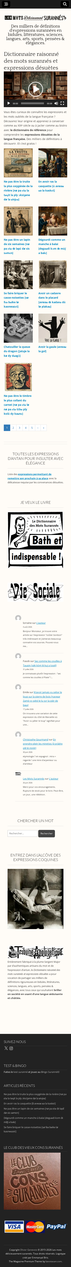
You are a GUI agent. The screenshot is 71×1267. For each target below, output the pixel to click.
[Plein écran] (62, 103)
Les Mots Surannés (33, 778)
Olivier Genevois (28, 1249)
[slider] (32, 103)
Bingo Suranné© (50, 1072)
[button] (35, 89)
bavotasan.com (54, 1261)
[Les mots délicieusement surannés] (35, 15)
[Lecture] (9, 103)
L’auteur (41, 623)
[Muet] (56, 103)
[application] (35, 89)
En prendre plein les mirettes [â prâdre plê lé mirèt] (42, 744)
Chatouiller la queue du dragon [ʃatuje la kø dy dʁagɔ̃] (17, 351)
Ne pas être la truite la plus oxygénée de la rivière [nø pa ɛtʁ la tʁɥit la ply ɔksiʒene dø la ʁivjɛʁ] (18, 190)
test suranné (20, 1072)
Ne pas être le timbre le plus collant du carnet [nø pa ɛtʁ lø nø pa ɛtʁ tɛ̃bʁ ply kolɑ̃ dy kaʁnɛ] (17, 405)
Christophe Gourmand (35, 739)
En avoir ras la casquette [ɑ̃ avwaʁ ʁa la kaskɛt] (51, 186)
